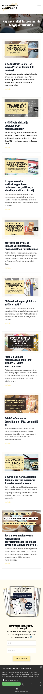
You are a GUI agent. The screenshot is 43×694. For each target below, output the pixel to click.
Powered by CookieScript (21, 691)
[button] (21, 689)
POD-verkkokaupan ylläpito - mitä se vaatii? (20, 303)
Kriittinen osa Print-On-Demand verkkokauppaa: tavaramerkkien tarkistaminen (21, 245)
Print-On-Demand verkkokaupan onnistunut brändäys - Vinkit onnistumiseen (18, 361)
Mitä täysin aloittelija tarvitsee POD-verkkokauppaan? (16, 125)
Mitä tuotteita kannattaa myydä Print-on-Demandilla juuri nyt (19, 67)
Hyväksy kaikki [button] (11, 684)
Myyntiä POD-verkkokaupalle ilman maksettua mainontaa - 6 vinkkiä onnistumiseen (21, 480)
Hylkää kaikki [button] (31, 684)
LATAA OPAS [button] (21, 658)
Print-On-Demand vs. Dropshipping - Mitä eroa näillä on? (21, 421)
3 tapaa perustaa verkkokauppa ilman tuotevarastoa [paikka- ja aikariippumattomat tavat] (19, 185)
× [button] (41, 667)
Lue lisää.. (8, 89)
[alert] (21, 679)
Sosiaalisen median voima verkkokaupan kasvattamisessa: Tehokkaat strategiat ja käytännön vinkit (21, 540)
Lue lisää (36, 676)
